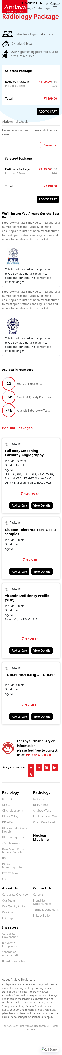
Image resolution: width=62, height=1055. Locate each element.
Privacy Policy (42, 915)
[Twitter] (31, 774)
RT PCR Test (40, 805)
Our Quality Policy (13, 906)
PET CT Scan (10, 873)
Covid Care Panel (44, 822)
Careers (38, 894)
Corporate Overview (15, 894)
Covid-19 (38, 799)
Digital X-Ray (10, 816)
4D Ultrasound (11, 843)
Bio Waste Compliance (9, 944)
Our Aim (7, 912)
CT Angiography (12, 810)
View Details (41, 505)
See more (50, 145)
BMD (5, 858)
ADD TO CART (48, 111)
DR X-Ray (8, 822)
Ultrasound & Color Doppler (14, 829)
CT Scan (7, 805)
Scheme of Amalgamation (11, 953)
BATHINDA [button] (30, 3)
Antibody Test (42, 810)
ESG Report (9, 918)
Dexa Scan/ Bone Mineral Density (13, 850)
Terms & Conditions (46, 910)
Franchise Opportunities (42, 902)
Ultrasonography (13, 837)
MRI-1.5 (7, 799)
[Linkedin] (54, 767)
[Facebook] (31, 767)
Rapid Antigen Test (45, 816)
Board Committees (14, 961)
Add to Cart (19, 505)
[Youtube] (47, 767)
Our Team (8, 900)
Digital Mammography (12, 865)
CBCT (5, 879)
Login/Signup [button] (51, 3)
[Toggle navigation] (55, 7)
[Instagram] (39, 767)
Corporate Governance (10, 935)
